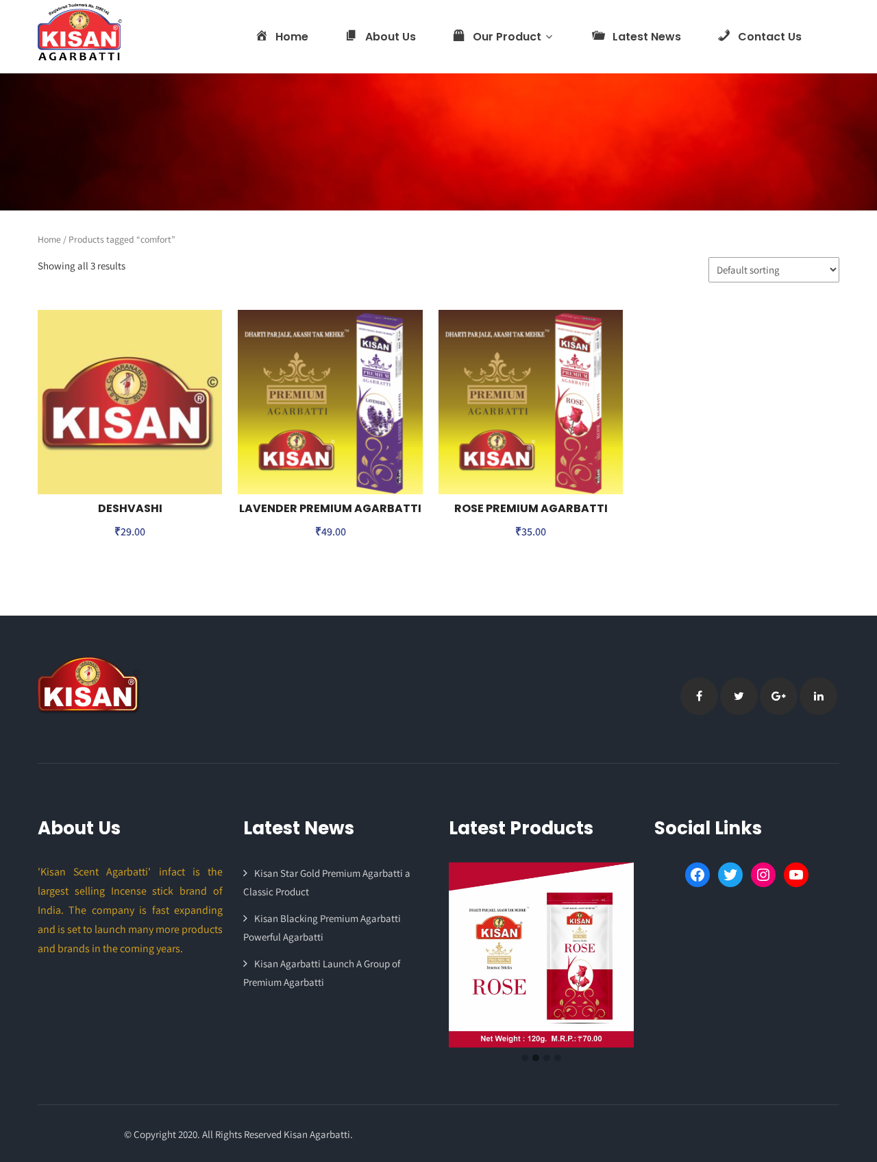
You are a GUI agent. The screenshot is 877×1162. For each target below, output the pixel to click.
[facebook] (699, 696)
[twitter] (739, 696)
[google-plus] (779, 696)
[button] (524, 1058)
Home (49, 239)
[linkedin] (818, 696)
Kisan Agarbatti (317, 1134)
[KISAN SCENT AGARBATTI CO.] (80, 31)
